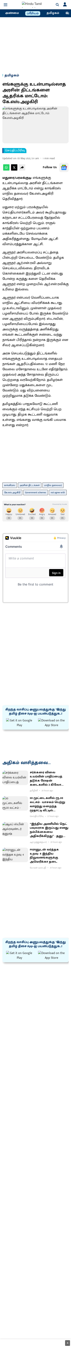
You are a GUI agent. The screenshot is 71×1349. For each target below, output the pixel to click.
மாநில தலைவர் (53, 485)
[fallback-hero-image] (15, 778)
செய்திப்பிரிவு (15, 150)
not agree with (58, 492)
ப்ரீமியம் (33, 13)
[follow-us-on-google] (64, 167)
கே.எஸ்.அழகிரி (12, 492)
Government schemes (35, 492)
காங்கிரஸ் (9, 485)
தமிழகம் (53, 13)
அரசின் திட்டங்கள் (30, 485)
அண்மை (12, 13)
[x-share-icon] (14, 169)
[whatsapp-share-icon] (6, 169)
